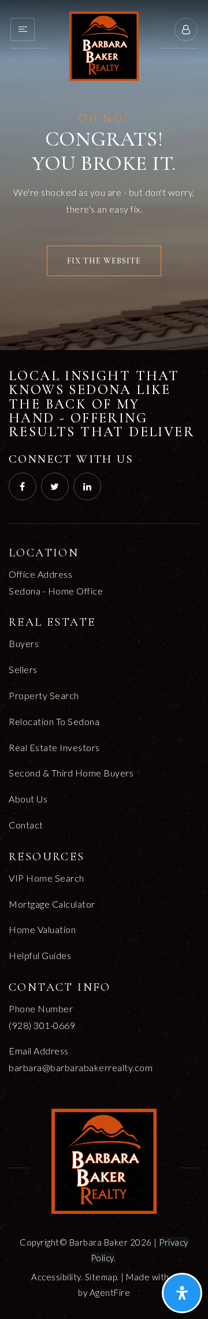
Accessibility (56, 1277)
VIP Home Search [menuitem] (46, 877)
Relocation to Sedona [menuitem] (54, 721)
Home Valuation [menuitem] (42, 929)
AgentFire (110, 1292)
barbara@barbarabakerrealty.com (81, 1067)
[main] (104, 175)
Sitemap (101, 1277)
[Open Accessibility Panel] (182, 1293)
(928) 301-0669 (42, 1025)
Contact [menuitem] (26, 824)
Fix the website (104, 261)
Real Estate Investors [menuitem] (54, 747)
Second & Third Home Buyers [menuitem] (71, 772)
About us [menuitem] (28, 798)
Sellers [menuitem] (23, 669)
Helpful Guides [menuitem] (40, 955)
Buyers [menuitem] (24, 643)
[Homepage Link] (104, 44)
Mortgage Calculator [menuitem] (52, 903)
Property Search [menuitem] (44, 695)
